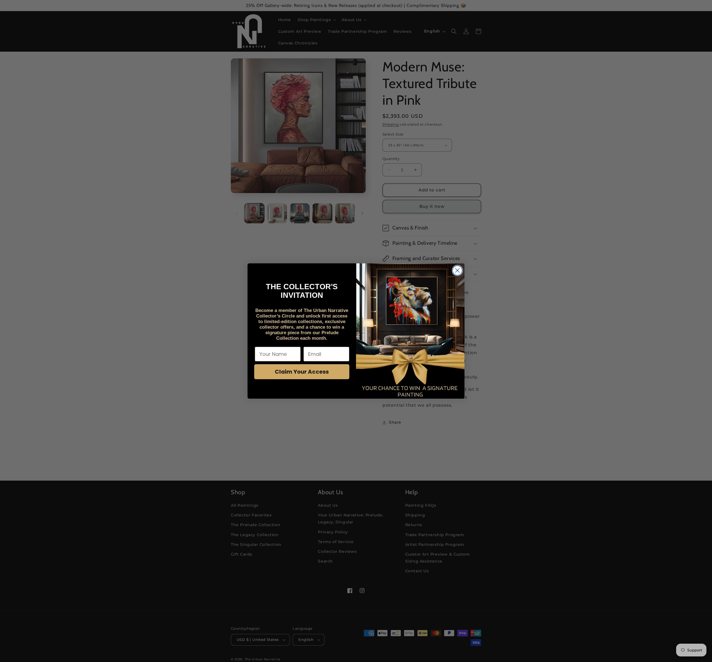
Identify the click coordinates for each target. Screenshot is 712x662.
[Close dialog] (457, 270)
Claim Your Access (302, 372)
